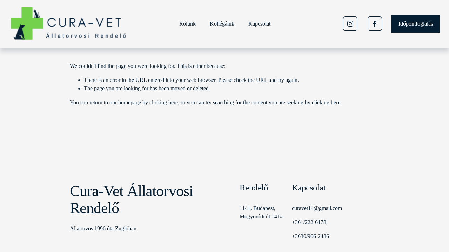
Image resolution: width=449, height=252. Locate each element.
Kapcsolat (259, 24)
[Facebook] (375, 23)
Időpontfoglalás (415, 24)
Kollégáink (222, 24)
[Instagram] (350, 23)
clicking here (163, 102)
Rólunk (187, 24)
